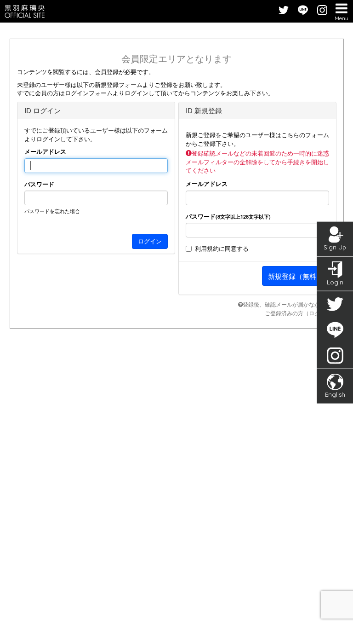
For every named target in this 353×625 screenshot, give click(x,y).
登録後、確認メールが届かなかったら (289, 304)
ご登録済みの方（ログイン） (300, 313)
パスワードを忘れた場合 (52, 210)
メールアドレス (45, 151)
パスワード (39, 184)
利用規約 (207, 248)
